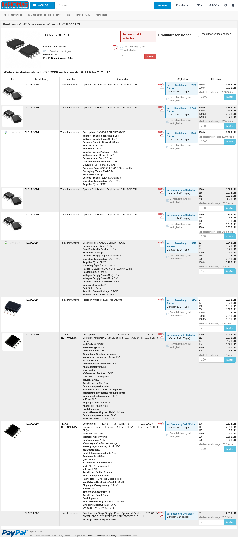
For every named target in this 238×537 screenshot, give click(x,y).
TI (56, 54)
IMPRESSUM (83, 15)
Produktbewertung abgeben (215, 33)
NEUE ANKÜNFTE (13, 15)
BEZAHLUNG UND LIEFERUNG (44, 15)
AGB (68, 15)
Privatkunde (182, 5)
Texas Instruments (69, 84)
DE (198, 5)
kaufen (150, 56)
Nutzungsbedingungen (118, 536)
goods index (36, 531)
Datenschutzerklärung (95, 536)
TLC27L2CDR (32, 84)
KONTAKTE (102, 15)
